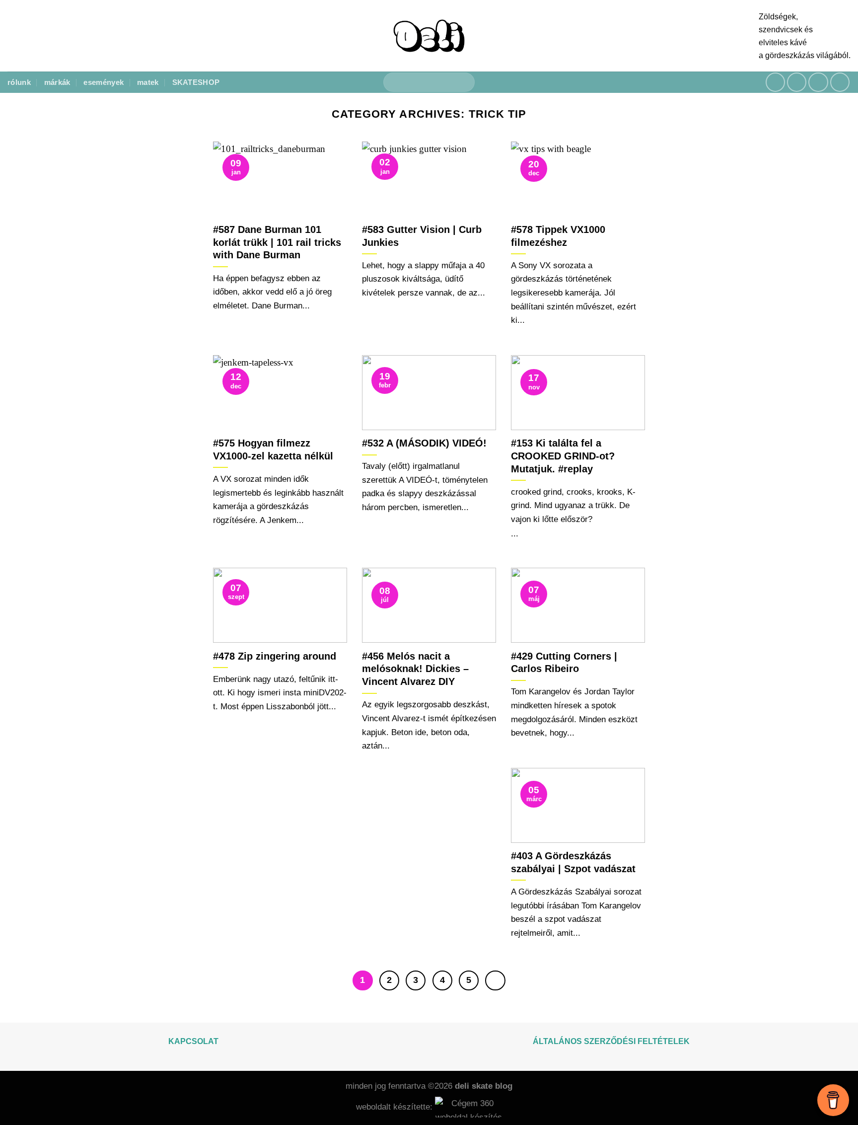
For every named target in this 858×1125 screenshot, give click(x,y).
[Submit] (463, 82)
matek (148, 82)
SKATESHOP (196, 82)
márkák (57, 82)
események (103, 82)
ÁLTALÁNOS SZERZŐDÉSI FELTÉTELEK (611, 1041)
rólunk (19, 82)
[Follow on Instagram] (797, 82)
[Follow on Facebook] (776, 82)
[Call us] (840, 82)
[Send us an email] (818, 82)
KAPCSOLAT (193, 1041)
